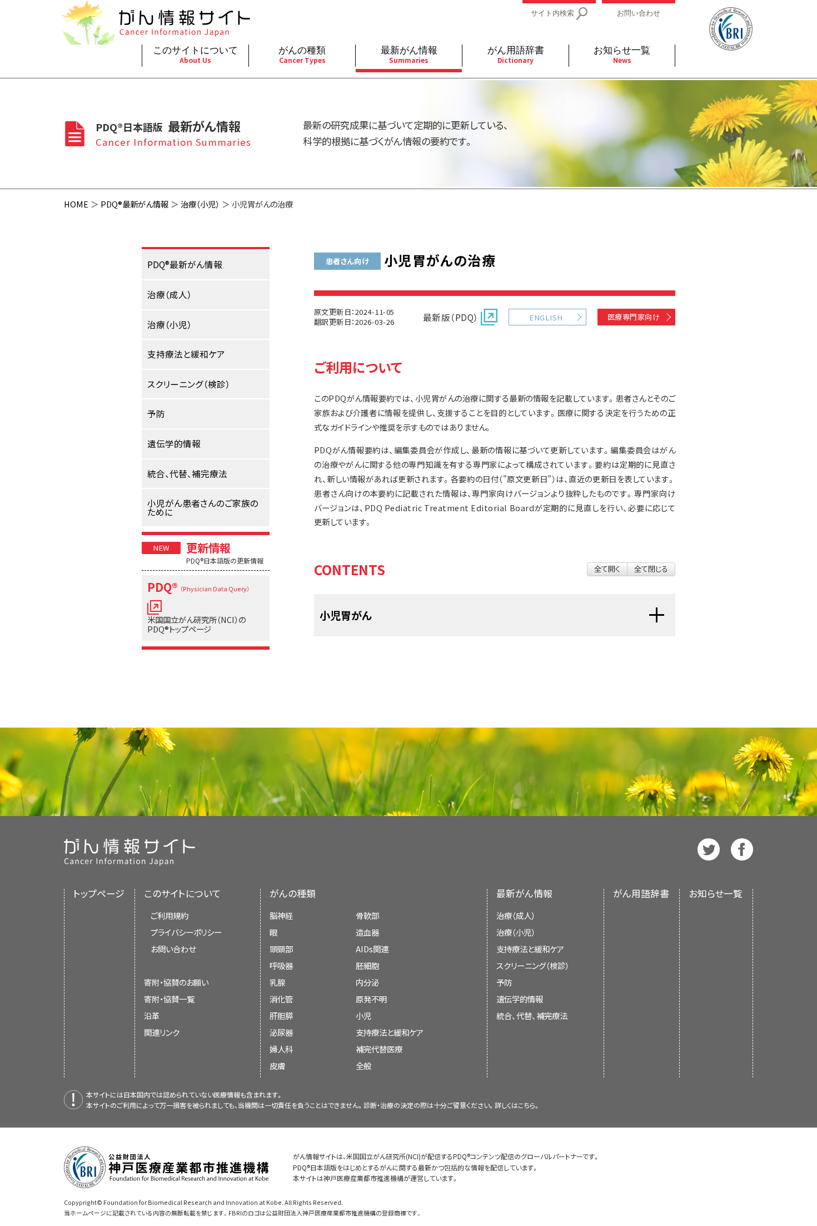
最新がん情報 (524, 893)
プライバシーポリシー (186, 932)
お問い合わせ (173, 949)
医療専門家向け (633, 317)
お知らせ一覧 (716, 893)
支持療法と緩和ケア (530, 949)
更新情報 (208, 547)
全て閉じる (651, 568)
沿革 (152, 1015)
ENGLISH (545, 317)
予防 (504, 982)
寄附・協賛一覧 (169, 999)
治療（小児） (200, 204)
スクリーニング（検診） (532, 965)
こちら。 (529, 1105)
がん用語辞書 (641, 893)
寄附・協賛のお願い (176, 982)
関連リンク (162, 1032)
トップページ (98, 893)
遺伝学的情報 (519, 999)
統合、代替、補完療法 (531, 1015)
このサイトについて (182, 893)
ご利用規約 (169, 915)
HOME (76, 204)
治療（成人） (515, 915)
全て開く (607, 568)
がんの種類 (293, 893)
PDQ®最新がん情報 (134, 204)
